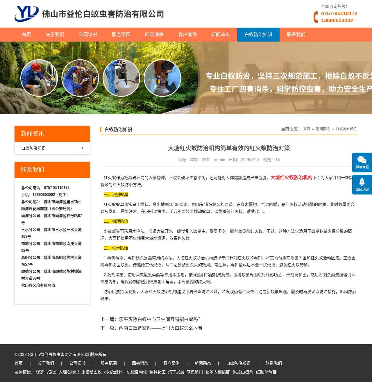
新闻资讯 (323, 129)
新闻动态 (220, 34)
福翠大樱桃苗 (217, 371)
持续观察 (128, 291)
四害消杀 (154, 34)
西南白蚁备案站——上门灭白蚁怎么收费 (161, 328)
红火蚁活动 (321, 258)
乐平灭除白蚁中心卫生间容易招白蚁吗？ (161, 319)
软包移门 (195, 371)
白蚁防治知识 (258, 34)
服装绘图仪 (91, 371)
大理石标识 (69, 371)
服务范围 (121, 34)
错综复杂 (212, 204)
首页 (26, 34)
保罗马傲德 (46, 371)
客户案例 (187, 34)
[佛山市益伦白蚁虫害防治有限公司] (89, 25)
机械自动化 (137, 371)
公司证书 (88, 34)
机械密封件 (114, 371)
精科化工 (157, 371)
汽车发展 (176, 371)
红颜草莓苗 (266, 371)
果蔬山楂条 (243, 371)
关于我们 (55, 34)
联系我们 (296, 34)
